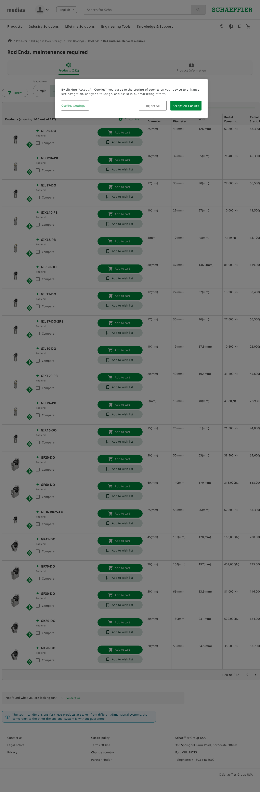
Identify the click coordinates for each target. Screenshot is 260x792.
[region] (131, 98)
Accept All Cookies (186, 106)
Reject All (153, 106)
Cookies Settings (73, 105)
